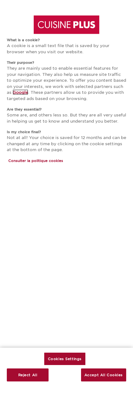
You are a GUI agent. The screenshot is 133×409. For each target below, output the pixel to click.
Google (20, 92)
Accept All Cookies (103, 374)
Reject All (27, 374)
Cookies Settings (65, 358)
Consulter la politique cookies (35, 160)
